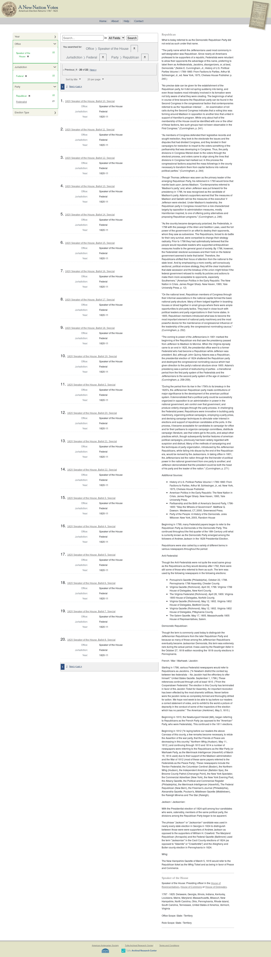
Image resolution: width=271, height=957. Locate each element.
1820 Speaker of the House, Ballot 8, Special (91, 639)
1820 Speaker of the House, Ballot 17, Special (90, 299)
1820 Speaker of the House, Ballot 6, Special (91, 583)
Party (17, 86)
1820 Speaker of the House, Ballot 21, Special (92, 441)
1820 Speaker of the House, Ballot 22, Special (92, 469)
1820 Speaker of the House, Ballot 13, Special (90, 186)
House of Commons (191, 887)
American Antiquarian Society (105, 945)
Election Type (22, 112)
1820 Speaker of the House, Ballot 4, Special (91, 526)
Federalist (21, 101)
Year (17, 36)
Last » (79, 86)
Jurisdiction (21, 67)
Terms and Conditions (169, 945)
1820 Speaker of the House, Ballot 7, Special (91, 611)
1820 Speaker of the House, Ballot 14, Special (90, 214)
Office (18, 43)
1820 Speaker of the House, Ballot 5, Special (91, 554)
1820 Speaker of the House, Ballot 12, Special (90, 158)
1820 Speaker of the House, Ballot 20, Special (92, 413)
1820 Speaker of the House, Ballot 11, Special (89, 129)
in (105, 38)
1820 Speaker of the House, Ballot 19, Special (92, 356)
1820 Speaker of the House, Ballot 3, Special (91, 498)
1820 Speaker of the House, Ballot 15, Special (90, 243)
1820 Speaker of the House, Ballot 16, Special (90, 271)
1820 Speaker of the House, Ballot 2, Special (91, 384)
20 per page (94, 79)
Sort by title (72, 79)
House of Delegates (216, 887)
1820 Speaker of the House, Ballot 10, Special (90, 101)
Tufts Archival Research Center (139, 945)
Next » (93, 70)
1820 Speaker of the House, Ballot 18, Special (90, 328)
